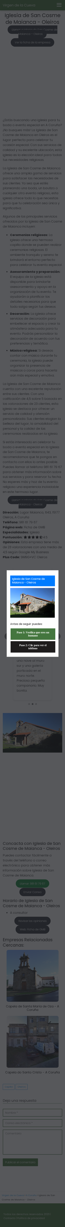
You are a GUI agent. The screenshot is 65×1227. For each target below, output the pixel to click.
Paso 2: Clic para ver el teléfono (32, 647)
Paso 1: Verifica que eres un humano (33, 634)
